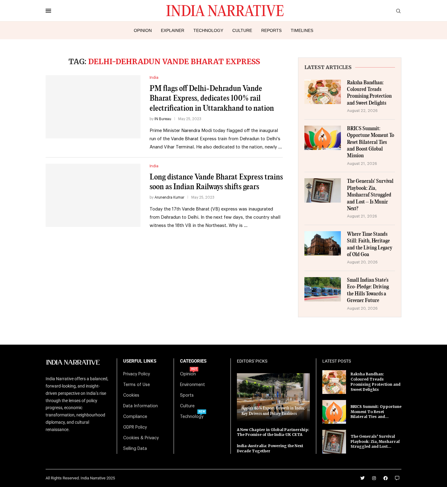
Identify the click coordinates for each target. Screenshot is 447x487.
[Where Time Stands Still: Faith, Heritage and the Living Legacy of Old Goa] (322, 243)
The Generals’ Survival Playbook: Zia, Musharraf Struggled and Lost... (375, 441)
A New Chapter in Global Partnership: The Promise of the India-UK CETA (273, 432)
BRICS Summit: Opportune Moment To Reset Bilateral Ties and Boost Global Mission (370, 142)
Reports (271, 30)
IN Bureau (162, 119)
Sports (187, 395)
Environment (192, 385)
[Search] (398, 11)
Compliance (135, 417)
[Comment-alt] (397, 478)
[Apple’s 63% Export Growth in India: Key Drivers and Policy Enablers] (273, 397)
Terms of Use (136, 385)
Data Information (140, 406)
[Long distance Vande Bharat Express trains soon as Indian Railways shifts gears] (93, 195)
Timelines (302, 30)
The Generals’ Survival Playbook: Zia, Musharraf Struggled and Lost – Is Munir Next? (370, 195)
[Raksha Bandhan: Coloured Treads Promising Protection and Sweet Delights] (322, 92)
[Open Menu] (48, 10)
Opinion (143, 30)
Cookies (131, 395)
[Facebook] (385, 478)
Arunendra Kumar (169, 197)
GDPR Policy (135, 427)
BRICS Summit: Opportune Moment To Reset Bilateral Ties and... (376, 411)
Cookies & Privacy (141, 438)
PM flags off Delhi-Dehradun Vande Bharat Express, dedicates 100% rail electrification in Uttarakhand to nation (212, 98)
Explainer (172, 30)
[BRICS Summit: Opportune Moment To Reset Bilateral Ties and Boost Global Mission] (322, 138)
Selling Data (135, 449)
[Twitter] (362, 478)
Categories (193, 361)
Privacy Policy (136, 374)
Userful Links (139, 361)
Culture (242, 30)
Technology (208, 30)
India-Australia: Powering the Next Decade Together (270, 448)
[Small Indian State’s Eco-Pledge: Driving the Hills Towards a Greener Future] (322, 289)
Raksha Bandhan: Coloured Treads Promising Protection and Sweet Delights (369, 93)
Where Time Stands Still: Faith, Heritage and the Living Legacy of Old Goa (369, 244)
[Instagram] (374, 478)
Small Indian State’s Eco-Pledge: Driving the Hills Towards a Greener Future (368, 290)
